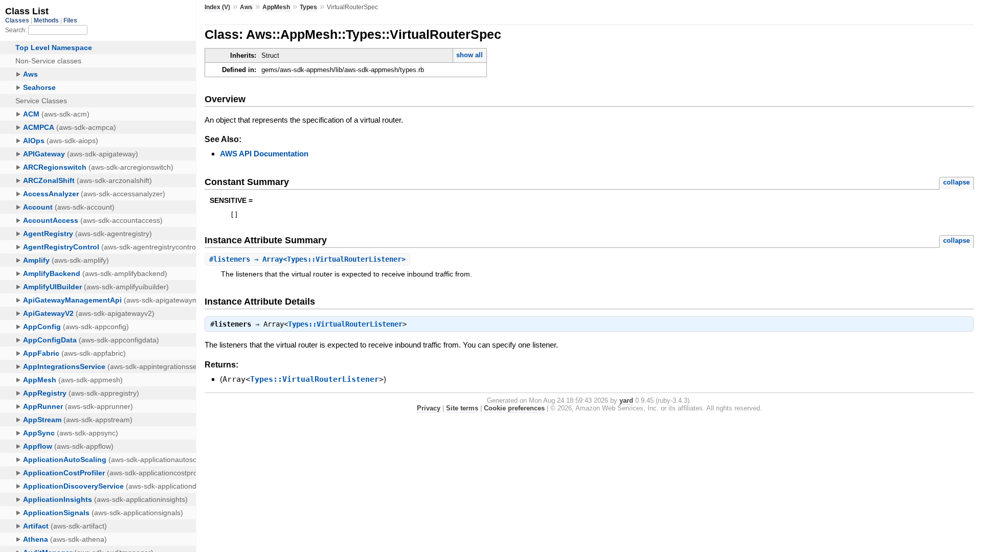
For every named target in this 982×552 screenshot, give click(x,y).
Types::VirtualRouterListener (345, 324)
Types (308, 7)
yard (626, 400)
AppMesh (276, 7)
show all (469, 55)
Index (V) (217, 7)
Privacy (428, 408)
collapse (956, 182)
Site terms (462, 408)
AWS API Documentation (264, 153)
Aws (246, 7)
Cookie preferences (514, 408)
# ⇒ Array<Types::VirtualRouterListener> (307, 259)
